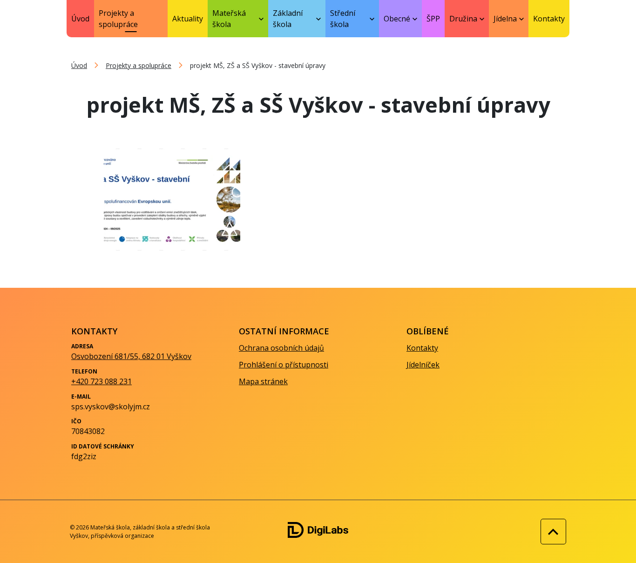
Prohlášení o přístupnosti (283, 365)
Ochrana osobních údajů (281, 348)
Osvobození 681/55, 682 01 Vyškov (131, 356)
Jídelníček (423, 365)
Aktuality (187, 19)
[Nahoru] (551, 531)
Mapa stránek (263, 381)
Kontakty (549, 19)
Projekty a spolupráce (118, 18)
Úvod (80, 19)
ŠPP (433, 19)
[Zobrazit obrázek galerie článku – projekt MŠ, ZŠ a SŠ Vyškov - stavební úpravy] (172, 200)
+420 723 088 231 (101, 381)
